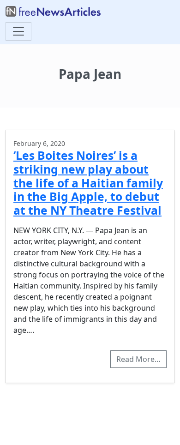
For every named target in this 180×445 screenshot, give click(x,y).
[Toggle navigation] (18, 31)
